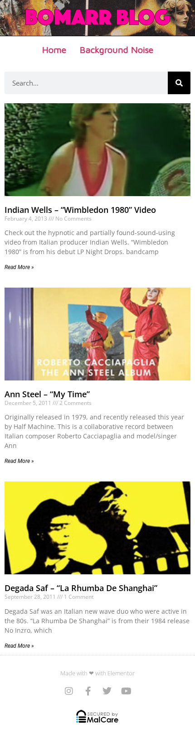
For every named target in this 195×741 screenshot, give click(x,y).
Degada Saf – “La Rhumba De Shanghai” (81, 587)
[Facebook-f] (88, 691)
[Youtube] (126, 691)
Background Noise (116, 49)
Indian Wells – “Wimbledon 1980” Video (80, 209)
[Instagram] (68, 691)
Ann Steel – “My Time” (47, 394)
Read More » (19, 267)
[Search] (179, 83)
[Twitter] (107, 691)
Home (54, 49)
